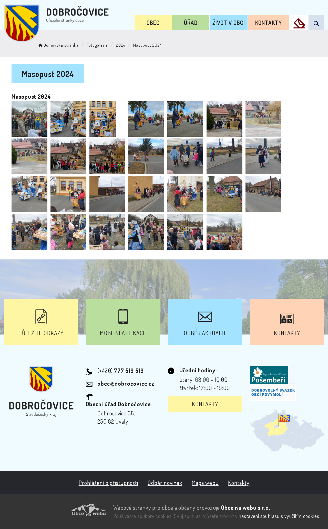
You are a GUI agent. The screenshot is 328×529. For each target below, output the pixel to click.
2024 (121, 45)
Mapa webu (205, 482)
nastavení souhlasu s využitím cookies (279, 516)
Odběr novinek (165, 482)
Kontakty (268, 22)
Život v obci (228, 22)
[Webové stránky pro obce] (55, 510)
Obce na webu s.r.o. (245, 507)
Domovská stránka (61, 45)
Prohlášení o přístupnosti (108, 482)
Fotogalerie (97, 45)
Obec (153, 22)
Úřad (190, 22)
